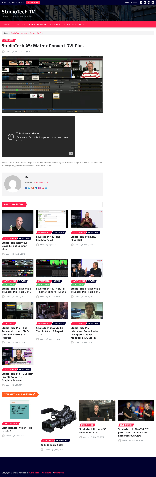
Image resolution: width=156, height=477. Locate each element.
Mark (8, 52)
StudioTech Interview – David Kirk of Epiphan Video (15, 246)
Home (6, 24)
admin (8, 436)
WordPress (34, 473)
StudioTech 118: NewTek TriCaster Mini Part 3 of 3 (17, 290)
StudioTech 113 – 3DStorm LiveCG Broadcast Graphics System (17, 377)
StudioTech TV (18, 11)
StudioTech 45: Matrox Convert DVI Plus (27, 33)
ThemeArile (59, 473)
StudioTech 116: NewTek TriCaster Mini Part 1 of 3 (86, 290)
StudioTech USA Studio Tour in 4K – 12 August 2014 (49, 331)
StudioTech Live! (37, 24)
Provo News (46, 473)
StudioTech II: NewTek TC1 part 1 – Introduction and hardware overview (134, 432)
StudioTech (19, 24)
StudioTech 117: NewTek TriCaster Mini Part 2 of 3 (51, 290)
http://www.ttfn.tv (40, 182)
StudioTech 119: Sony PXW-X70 (83, 238)
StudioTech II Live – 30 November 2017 (92, 431)
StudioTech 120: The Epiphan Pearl (48, 238)
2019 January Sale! (52, 444)
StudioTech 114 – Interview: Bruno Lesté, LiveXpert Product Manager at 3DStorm (85, 332)
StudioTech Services (74, 24)
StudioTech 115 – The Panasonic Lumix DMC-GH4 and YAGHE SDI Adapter (15, 332)
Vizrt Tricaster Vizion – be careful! (17, 429)
